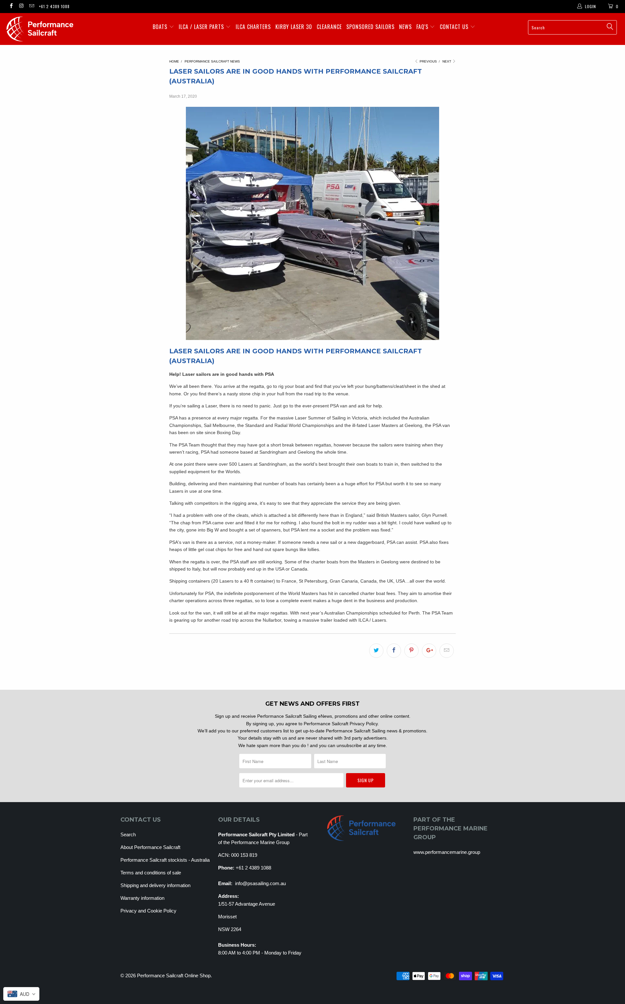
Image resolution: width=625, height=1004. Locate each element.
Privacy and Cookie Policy (148, 910)
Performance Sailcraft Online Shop (174, 975)
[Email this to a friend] (446, 650)
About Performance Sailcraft (150, 847)
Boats (161, 27)
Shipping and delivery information (155, 885)
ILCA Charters (253, 27)
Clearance (329, 27)
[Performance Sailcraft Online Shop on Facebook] (11, 6)
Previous (428, 61)
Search (128, 834)
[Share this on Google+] (429, 650)
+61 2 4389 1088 (54, 6)
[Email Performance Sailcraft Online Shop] (31, 6)
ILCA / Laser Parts (202, 27)
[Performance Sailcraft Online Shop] (53, 29)
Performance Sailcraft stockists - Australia (165, 860)
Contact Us (455, 27)
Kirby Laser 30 (293, 27)
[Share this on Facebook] (394, 650)
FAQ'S (423, 27)
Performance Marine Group (260, 842)
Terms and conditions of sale (150, 872)
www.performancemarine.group (446, 852)
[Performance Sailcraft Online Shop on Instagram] (21, 6)
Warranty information (142, 898)
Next (447, 61)
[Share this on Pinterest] (411, 650)
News (405, 27)
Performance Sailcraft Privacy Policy (341, 723)
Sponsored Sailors (370, 27)
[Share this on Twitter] (376, 650)
